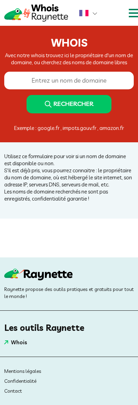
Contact (13, 391)
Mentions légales (22, 371)
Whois (19, 342)
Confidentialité (20, 381)
